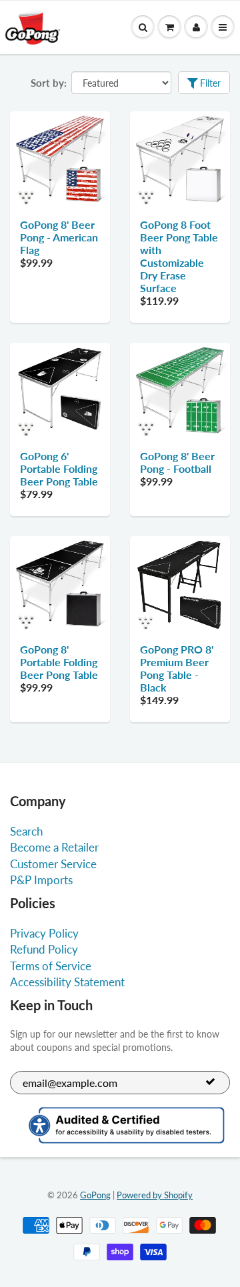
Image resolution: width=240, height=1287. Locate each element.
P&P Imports (41, 880)
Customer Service (53, 864)
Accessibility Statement (67, 982)
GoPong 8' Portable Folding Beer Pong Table (59, 662)
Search (26, 831)
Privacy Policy (44, 933)
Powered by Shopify (155, 1195)
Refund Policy (44, 949)
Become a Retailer (54, 847)
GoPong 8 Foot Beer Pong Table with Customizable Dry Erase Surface (179, 256)
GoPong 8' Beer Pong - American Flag (59, 237)
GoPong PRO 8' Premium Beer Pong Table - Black (176, 668)
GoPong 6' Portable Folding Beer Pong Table (59, 468)
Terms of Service (50, 966)
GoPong (95, 1195)
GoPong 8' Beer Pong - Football (177, 462)
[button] (169, 27)
